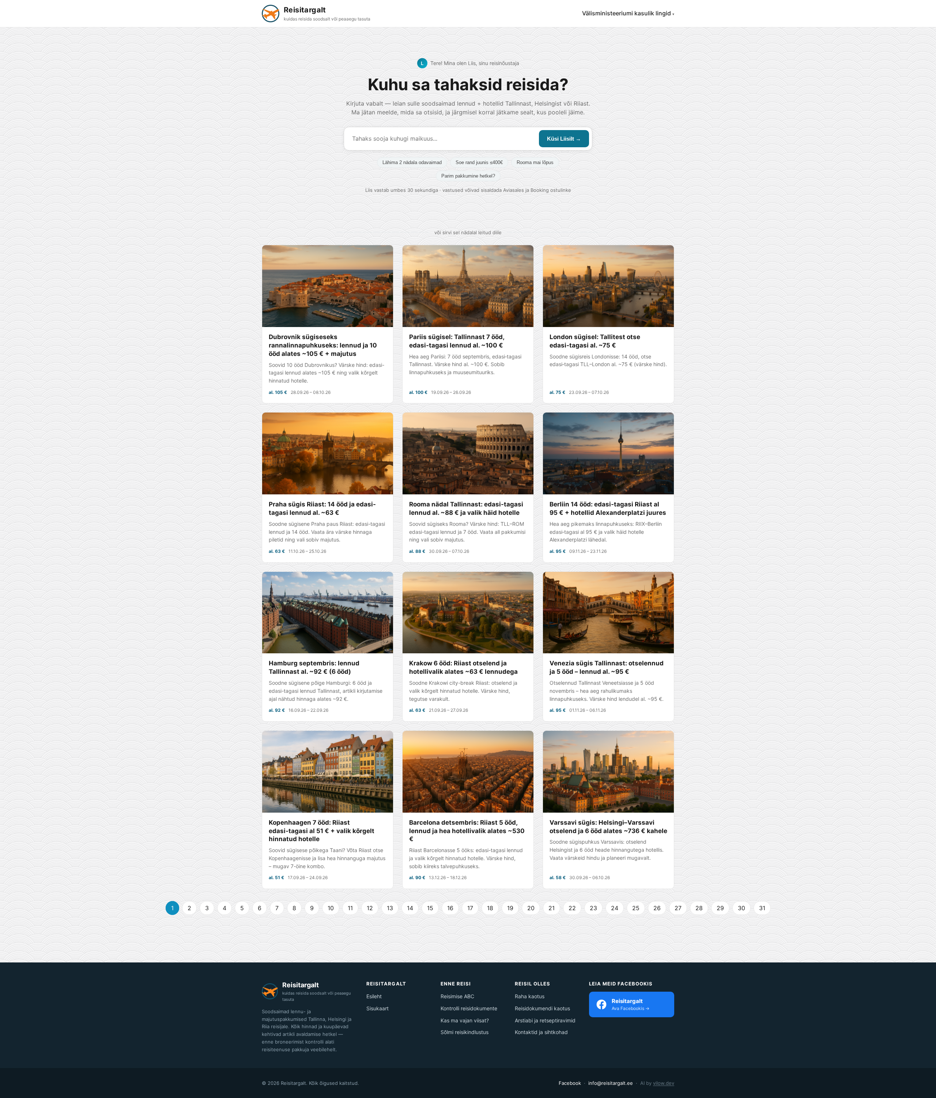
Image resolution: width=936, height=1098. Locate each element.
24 (614, 908)
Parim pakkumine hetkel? (468, 176)
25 (635, 908)
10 (331, 908)
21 (551, 908)
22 (572, 908)
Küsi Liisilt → (564, 139)
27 (678, 908)
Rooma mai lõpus (535, 162)
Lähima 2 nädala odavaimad (412, 162)
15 (430, 908)
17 (470, 908)
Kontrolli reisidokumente (469, 1008)
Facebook (570, 1083)
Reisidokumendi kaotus (542, 1008)
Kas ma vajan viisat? (465, 1020)
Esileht (374, 996)
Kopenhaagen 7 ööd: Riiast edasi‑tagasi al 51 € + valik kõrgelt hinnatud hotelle (321, 831)
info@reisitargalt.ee (610, 1083)
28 (699, 908)
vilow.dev (663, 1083)
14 (410, 908)
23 (593, 908)
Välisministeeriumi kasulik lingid (626, 13)
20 (531, 908)
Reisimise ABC (457, 996)
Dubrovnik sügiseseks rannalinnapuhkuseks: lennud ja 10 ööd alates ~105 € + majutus (323, 345)
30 (741, 908)
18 (490, 908)
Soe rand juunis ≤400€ (479, 162)
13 (390, 908)
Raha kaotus (529, 996)
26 (657, 908)
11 (350, 908)
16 (450, 908)
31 (762, 908)
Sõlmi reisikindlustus (464, 1032)
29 (720, 908)
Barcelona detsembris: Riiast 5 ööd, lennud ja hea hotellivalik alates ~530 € (467, 831)
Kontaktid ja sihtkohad (541, 1032)
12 (370, 908)
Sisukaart (377, 1008)
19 (510, 908)
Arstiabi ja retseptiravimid (545, 1020)
